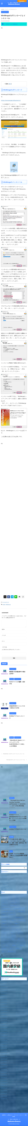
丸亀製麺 (14, 945)
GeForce (4, 905)
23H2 (4, 899)
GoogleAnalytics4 (6, 908)
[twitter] (5, 596)
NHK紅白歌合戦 (19, 917)
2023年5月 (4, 1035)
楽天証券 (4, 948)
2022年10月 (4, 1043)
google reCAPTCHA (19, 908)
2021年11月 (4, 1056)
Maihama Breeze (14, 4)
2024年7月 (4, 1019)
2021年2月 (4, 1077)
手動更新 (21, 945)
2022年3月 (4, 1048)
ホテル (22, 942)
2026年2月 (4, 982)
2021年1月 (4, 1080)
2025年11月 (4, 990)
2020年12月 (4, 1082)
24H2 (10, 899)
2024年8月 (4, 1016)
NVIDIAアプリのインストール (17, 829)
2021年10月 (4, 1059)
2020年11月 (4, 1085)
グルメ (4, 935)
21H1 (10, 896)
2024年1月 (4, 1024)
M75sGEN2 (12, 914)
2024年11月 (4, 1008)
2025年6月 (4, 998)
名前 (3, 629)
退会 (3, 951)
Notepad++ (5, 920)
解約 (11, 948)
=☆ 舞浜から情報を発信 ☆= (14, 1119)
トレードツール (6, 942)
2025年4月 (4, 1003)
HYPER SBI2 (20, 911)
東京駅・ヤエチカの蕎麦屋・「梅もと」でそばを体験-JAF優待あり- (18, 855)
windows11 (5, 929)
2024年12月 (4, 1006)
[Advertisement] (14, 43)
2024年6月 (4, 1022)
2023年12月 (4, 1027)
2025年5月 (4, 1001)
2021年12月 (4, 1053)
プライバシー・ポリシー (18, 1115)
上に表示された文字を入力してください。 (11, 649)
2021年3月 (4, 1075)
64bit (17, 899)
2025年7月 (4, 995)
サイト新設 (12, 935)
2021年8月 (4, 1064)
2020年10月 (4, 1088)
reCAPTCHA (21, 920)
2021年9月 (4, 1061)
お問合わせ (9, 1115)
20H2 (4, 896)
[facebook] (8, 596)
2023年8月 (4, 1030)
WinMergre (8, 604)
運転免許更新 (11, 951)
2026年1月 (4, 985)
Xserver (19, 932)
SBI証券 (4, 923)
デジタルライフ (5, 602)
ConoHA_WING (15, 902)
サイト (3, 641)
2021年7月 (4, 1067)
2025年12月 (4, 987)
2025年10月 (4, 993)
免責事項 (4, 1115)
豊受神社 (18, 948)
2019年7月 (4, 1098)
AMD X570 (5, 902)
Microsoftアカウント (7, 917)
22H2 (23, 896)
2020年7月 (4, 1093)
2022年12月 (4, 1038)
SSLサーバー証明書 (14, 923)
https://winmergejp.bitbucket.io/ (11, 100)
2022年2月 (4, 1051)
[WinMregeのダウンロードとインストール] (12, 596)
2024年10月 (4, 1011)
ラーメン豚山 (5, 945)
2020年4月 (4, 1096)
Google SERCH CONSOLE (8, 911)
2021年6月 (4, 1069)
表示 (10, 84)
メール (4, 635)
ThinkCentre (5, 926)
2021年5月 (4, 1072)
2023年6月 (4, 1032)
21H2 (16, 896)
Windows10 (15, 926)
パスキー (15, 942)
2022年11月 (4, 1040)
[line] (15, 596)
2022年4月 (4, 1045)
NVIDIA (13, 920)
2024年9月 (4, 1014)
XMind (13, 932)
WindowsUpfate (15, 929)
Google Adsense (14, 905)
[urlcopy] (23, 596)
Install (4, 604)
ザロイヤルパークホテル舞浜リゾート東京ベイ (12, 939)
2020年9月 (4, 1090)
